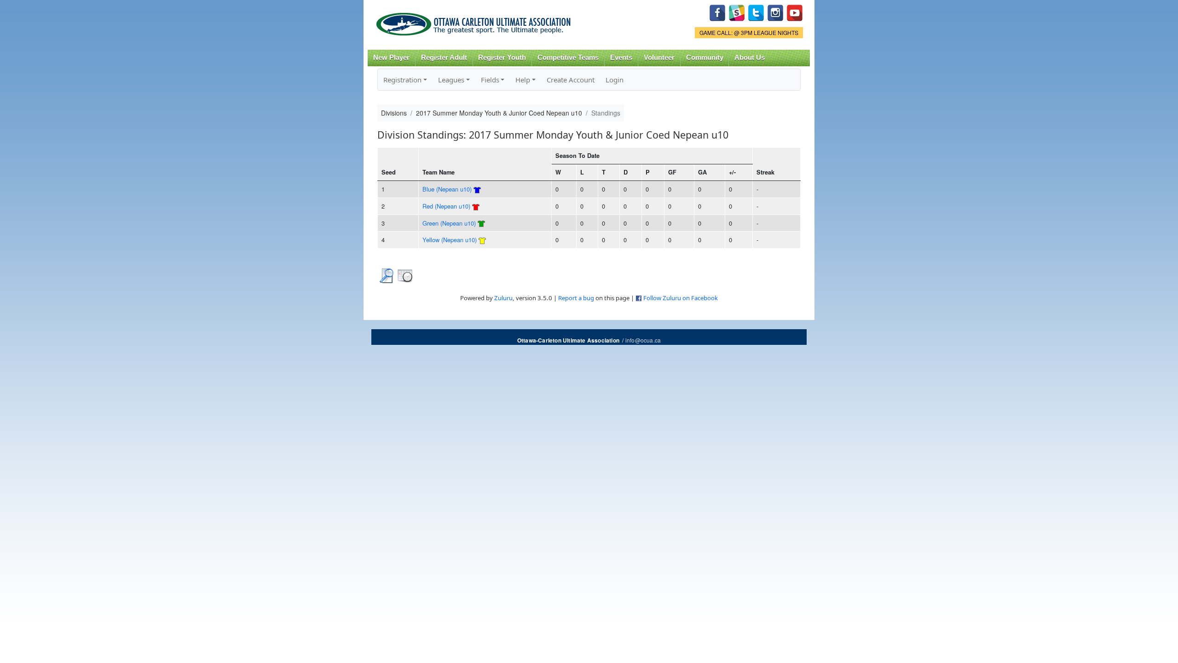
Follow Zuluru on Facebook (680, 298)
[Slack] (736, 12)
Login (615, 79)
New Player (391, 57)
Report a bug (576, 298)
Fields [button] (490, 79)
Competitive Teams (568, 57)
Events (621, 57)
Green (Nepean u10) (449, 223)
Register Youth (502, 57)
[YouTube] (794, 12)
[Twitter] (756, 12)
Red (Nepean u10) (446, 206)
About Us (749, 57)
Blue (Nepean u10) (447, 189)
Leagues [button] (451, 79)
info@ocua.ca (643, 340)
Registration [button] (402, 79)
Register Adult (444, 57)
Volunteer (659, 57)
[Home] (475, 21)
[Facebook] (717, 12)
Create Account (571, 79)
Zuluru (503, 298)
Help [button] (522, 79)
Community (704, 57)
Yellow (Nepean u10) (449, 239)
